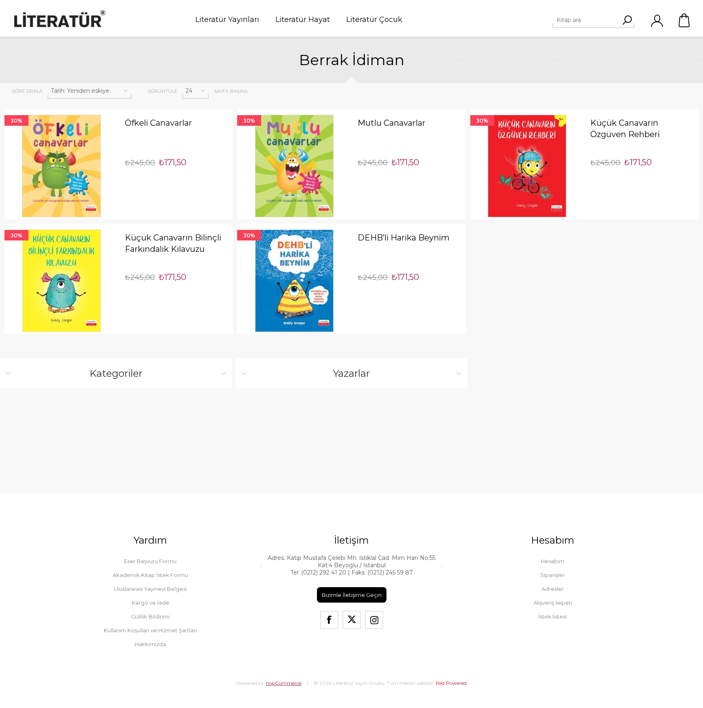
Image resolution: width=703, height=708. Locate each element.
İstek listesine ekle (73, 109)
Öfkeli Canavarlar (158, 123)
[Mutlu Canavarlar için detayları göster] (294, 166)
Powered (451, 683)
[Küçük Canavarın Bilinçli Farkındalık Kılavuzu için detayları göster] (61, 281)
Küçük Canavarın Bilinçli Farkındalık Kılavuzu (173, 243)
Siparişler (552, 575)
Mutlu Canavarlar (392, 123)
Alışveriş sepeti (684, 20)
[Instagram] (374, 620)
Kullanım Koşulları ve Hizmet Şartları (150, 630)
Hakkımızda (150, 644)
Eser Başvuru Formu (150, 561)
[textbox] (590, 20)
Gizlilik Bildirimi (150, 616)
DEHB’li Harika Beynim (404, 238)
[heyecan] (352, 620)
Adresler (552, 589)
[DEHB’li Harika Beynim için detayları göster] (294, 281)
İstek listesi (552, 616)
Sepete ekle (49, 109)
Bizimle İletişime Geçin (352, 595)
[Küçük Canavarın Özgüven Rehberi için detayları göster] (527, 166)
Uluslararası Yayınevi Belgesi (150, 589)
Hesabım (552, 561)
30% (16, 120)
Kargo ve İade (150, 602)
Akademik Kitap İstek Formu (150, 575)
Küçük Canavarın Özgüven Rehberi (625, 128)
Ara (627, 20)
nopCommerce (283, 683)
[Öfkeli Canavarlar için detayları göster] (61, 166)
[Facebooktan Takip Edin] (329, 620)
